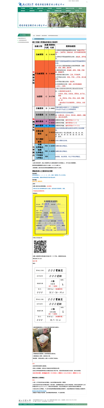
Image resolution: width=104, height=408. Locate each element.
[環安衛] (49, 4)
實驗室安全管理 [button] (40, 8)
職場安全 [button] (48, 10)
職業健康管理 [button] (58, 8)
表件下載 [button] (77, 10)
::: (67, 0)
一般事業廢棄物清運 (22, 40)
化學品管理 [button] (50, 8)
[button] (19, 20)
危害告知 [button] (80, 8)
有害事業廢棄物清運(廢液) (23, 42)
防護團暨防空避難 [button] (58, 10)
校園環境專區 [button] (32, 10)
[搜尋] (87, 2)
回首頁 (70, 0)
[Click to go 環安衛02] (52, 20)
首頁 (34, 35)
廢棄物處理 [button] (23, 10)
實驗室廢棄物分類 (22, 38)
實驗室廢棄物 (44, 35)
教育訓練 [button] (40, 10)
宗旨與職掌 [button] (23, 8)
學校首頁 (73, 0)
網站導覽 (77, 0)
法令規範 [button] (31, 8)
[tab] (50, 28)
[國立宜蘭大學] (26, 4)
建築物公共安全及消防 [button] (70, 8)
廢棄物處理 (38, 35)
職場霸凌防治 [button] (68, 10)
